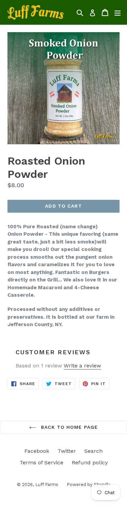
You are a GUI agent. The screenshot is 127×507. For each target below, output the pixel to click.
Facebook (36, 451)
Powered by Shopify (88, 484)
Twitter (67, 451)
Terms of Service (41, 462)
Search (93, 451)
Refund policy (90, 462)
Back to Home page (68, 427)
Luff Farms (46, 484)
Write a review (82, 365)
